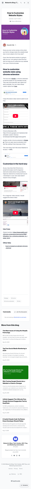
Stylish (14, 79)
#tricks (18, 301)
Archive (11, 469)
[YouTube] (14, 456)
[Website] (17, 456)
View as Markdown (16, 21)
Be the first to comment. (20, 317)
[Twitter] (11, 456)
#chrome (13, 298)
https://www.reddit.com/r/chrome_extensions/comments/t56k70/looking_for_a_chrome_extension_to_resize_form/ (15, 235)
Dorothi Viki (10, 45)
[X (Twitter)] (15, 45)
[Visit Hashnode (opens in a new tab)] (15, 481)
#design (6, 298)
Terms (20, 469)
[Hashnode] (19, 456)
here (15, 86)
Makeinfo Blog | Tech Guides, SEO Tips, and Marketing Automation (12, 3)
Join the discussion (21, 312)
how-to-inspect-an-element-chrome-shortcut (16, 247)
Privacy (16, 469)
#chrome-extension (9, 301)
